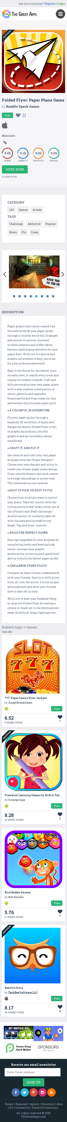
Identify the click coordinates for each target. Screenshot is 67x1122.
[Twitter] (24, 1092)
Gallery (34, 1104)
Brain (13, 232)
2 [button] (19, 296)
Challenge (16, 224)
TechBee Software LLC (23, 992)
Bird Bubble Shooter (18, 892)
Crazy (34, 232)
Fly (24, 232)
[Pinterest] (33, 1092)
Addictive (34, 224)
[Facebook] (16, 1092)
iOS (11, 210)
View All (6, 631)
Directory (48, 1104)
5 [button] (36, 296)
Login (61, 3)
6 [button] (42, 296)
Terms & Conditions (45, 1107)
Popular (50, 224)
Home (9, 1104)
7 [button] (47, 296)
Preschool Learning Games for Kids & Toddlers (35, 795)
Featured (21, 1104)
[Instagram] (42, 1092)
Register (50, 3)
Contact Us (22, 1107)
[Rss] (51, 1092)
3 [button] (25, 296)
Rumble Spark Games (22, 106)
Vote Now (15, 169)
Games (23, 210)
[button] (4, 273)
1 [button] (14, 296)
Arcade (37, 210)
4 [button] (31, 296)
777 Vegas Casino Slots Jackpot (26, 698)
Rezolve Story (14, 988)
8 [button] (53, 296)
